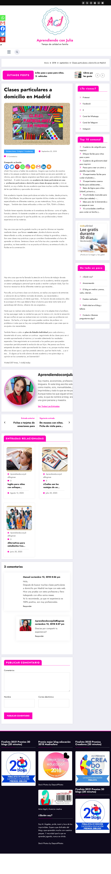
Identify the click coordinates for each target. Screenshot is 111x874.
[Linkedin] (43, 166)
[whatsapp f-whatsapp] (98, 2)
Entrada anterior (28, 398)
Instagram (86, 128)
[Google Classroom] (33, 166)
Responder (27, 585)
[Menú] (9, 52)
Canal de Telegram (90, 122)
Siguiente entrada (47, 398)
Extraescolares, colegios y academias (19, 151)
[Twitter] (12, 166)
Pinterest (86, 97)
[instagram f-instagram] (91, 2)
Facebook (87, 103)
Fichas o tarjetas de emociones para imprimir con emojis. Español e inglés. (23, 404)
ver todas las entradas (49, 386)
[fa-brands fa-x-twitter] (87, 2)
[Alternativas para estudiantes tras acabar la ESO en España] (19, 497)
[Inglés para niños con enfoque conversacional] (19, 438)
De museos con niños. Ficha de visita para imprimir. (51, 404)
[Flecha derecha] (103, 75)
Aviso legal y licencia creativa (50, 788)
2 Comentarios (12, 156)
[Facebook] (6, 166)
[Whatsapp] (22, 166)
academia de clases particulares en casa (49, 180)
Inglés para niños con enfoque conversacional (16, 465)
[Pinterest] (17, 166)
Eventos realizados (90, 299)
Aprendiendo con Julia (55, 40)
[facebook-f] (83, 2)
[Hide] (1, 45)
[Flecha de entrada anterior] (5, 402)
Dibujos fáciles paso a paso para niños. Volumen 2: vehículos (34, 74)
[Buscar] (17, 52)
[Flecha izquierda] (97, 75)
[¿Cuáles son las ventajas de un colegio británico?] (55, 438)
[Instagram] (27, 166)
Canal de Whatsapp (91, 116)
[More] (49, 166)
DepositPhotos (57, 764)
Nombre (7, 676)
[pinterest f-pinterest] (94, 2)
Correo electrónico (46, 676)
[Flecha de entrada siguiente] (69, 402)
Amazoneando (88, 283)
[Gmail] (38, 166)
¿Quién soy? (88, 276)
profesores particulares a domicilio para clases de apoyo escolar (32, 183)
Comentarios (9, 650)
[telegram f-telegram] (102, 2)
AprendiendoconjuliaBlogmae (63, 354)
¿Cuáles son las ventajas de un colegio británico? (52, 465)
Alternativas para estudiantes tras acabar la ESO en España (16, 524)
